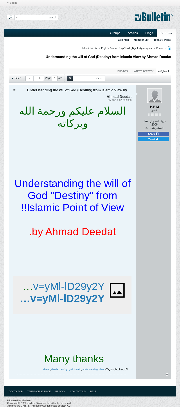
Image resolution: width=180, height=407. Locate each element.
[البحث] (10, 17)
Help (93, 391)
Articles (133, 33)
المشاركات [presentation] (163, 71)
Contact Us (78, 391)
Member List (141, 39)
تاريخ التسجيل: (157, 121)
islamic (77, 369)
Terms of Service (39, 391)
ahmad (46, 369)
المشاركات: (156, 127)
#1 (14, 90)
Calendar (123, 39)
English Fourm (109, 48)
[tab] (163, 71)
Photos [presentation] (122, 71)
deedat (55, 369)
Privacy (60, 391)
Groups (115, 33)
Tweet (151, 139)
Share (151, 134)
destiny (63, 369)
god (71, 369)
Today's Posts (162, 39)
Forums (166, 33)
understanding (90, 369)
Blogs (149, 33)
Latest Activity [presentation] (143, 71)
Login (13, 2)
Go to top (16, 391)
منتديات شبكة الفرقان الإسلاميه (136, 48)
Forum (159, 48)
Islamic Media (89, 48)
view (101, 369)
